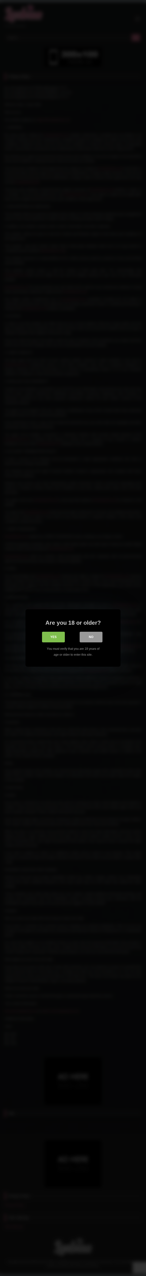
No (91, 637)
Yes (53, 637)
